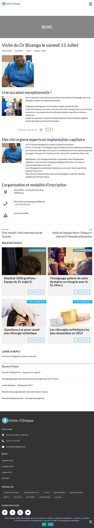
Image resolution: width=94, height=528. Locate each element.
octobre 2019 (7, 472)
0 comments (18, 51)
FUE (29, 147)
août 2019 (5, 478)
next (72, 233)
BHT (40, 147)
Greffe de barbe (59, 492)
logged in (16, 356)
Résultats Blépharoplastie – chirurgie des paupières (23, 398)
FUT (34, 147)
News (44, 51)
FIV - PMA (46, 492)
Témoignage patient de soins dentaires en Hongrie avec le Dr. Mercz (69, 281)
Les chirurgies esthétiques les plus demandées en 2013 (69, 331)
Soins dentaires (44, 497)
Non (50, 524)
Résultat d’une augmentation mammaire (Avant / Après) (25, 392)
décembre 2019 (7, 461)
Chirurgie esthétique (11, 492)
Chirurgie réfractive (31, 492)
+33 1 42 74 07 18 (13, 441)
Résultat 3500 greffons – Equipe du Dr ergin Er (21, 279)
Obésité (6, 497)
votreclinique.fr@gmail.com (16, 447)
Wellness (58, 497)
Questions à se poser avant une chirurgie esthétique (22, 331)
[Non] (90, 521)
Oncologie (17, 497)
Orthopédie (30, 497)
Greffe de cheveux (76, 492)
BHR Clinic (69, 162)
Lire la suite (36, 292)
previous (22, 233)
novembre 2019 (7, 466)
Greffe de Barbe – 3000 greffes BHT (17, 385)
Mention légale (7, 429)
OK (44, 524)
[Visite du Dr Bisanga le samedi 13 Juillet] (18, 71)
